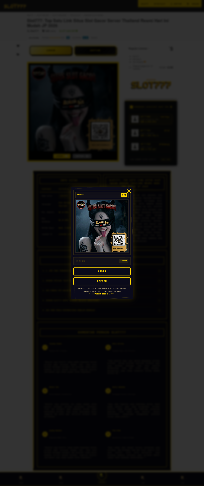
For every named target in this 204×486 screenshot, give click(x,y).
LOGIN (102, 271)
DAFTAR (102, 281)
